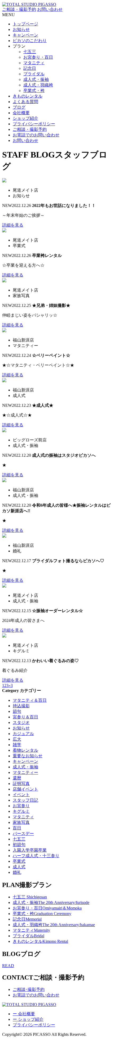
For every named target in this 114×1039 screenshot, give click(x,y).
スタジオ (21, 722)
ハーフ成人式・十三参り (36, 855)
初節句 (19, 844)
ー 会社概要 (24, 1014)
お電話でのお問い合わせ (36, 135)
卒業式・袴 (34, 90)
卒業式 (19, 861)
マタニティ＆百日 (30, 700)
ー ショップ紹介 (28, 1019)
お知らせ (21, 29)
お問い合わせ (50, 9)
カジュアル (23, 733)
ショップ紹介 (25, 118)
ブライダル (34, 74)
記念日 (29, 68)
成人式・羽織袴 (38, 85)
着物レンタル (25, 750)
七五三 (29, 51)
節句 (17, 711)
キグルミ (21, 811)
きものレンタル (27, 96)
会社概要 (21, 112)
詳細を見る (12, 225)
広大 (17, 739)
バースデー (23, 833)
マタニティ (34, 63)
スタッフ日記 (25, 800)
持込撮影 (21, 706)
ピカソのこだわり (30, 40)
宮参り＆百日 (25, 717)
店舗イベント (25, 789)
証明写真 (21, 783)
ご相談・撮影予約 (19, 9)
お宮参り (21, 806)
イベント (21, 794)
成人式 (19, 867)
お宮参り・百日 (38, 57)
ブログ (19, 107)
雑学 (17, 744)
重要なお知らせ (27, 756)
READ (8, 965)
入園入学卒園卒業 (30, 850)
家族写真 (21, 822)
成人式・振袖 (36, 79)
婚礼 (17, 872)
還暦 (17, 778)
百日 (17, 828)
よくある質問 (25, 101)
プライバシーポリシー (34, 124)
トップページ (25, 24)
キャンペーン (25, 35)
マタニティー (25, 772)
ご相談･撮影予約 (29, 989)
